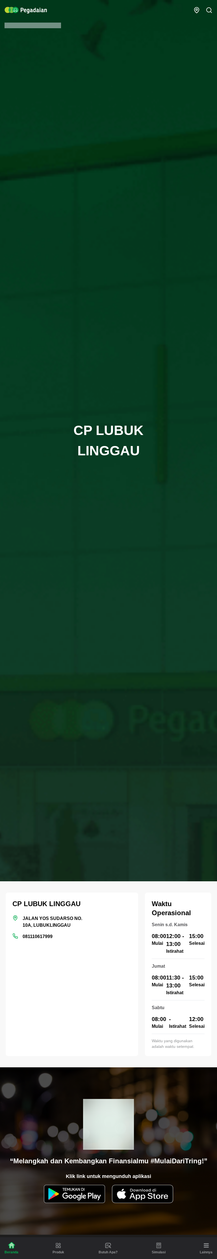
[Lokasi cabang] (196, 10)
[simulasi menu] (158, 1245)
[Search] (209, 10)
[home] (26, 10)
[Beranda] (11, 1245)
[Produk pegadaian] (58, 1245)
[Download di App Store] (142, 1194)
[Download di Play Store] (74, 1194)
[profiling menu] (108, 1245)
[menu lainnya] (206, 1245)
